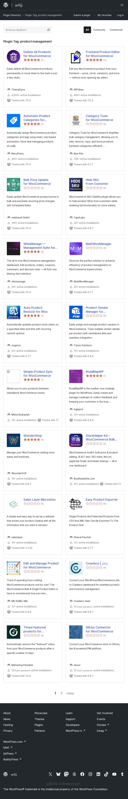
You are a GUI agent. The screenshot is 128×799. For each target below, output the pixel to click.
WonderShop (33, 435)
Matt (8, 747)
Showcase (40, 713)
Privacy (7, 730)
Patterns (39, 730)
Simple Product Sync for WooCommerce (38, 373)
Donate (103, 725)
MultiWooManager (99, 244)
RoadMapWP (95, 371)
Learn (69, 713)
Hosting (8, 725)
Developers (73, 725)
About (7, 713)
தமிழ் (14, 774)
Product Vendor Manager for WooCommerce (97, 310)
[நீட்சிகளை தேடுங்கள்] (48, 29)
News (6, 719)
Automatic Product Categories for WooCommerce (37, 118)
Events (101, 719)
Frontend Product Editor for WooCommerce (103, 53)
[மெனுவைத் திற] (122, 5)
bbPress (10, 753)
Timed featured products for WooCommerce (35, 629)
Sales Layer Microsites (40, 499)
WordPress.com (14, 741)
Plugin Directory (12, 15)
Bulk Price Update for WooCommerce (37, 181)
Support (70, 719)
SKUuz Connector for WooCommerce (99, 629)
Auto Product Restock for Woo (36, 309)
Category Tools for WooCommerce (99, 117)
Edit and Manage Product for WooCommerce (41, 565)
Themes (39, 719)
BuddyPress (12, 759)
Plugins (38, 725)
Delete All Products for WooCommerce (37, 53)
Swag (102, 730)
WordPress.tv (76, 730)
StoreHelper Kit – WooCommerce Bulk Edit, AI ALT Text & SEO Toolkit (102, 437)
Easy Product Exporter (102, 499)
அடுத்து (70, 693)
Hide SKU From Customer (97, 181)
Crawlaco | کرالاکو (97, 563)
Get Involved (105, 713)
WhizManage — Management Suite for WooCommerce (39, 246)
